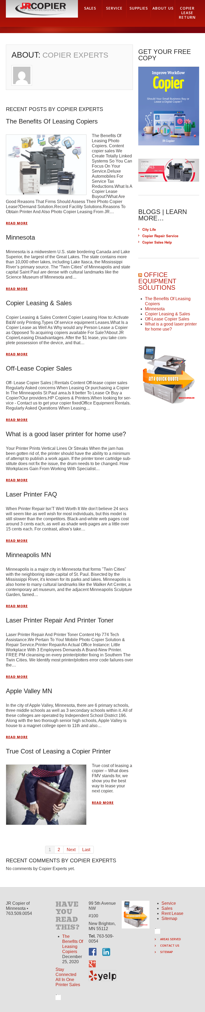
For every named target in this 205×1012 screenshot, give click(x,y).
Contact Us (169, 945)
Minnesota (20, 237)
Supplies (138, 8)
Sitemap (169, 918)
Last (86, 849)
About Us (163, 8)
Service (168, 903)
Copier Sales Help (157, 242)
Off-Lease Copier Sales (39, 368)
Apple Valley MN (29, 690)
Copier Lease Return (187, 13)
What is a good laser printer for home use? (66, 434)
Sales (166, 908)
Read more (17, 223)
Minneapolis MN (28, 554)
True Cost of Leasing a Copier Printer (58, 751)
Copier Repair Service (160, 235)
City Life (149, 229)
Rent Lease (172, 913)
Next (71, 849)
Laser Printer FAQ (31, 494)
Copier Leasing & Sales (39, 303)
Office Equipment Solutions (157, 281)
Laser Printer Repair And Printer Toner (59, 620)
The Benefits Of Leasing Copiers (52, 121)
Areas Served (170, 939)
